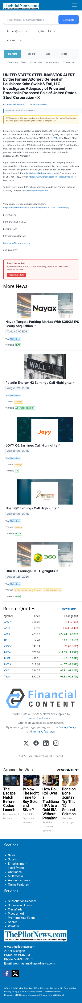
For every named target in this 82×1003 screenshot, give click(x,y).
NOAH (18, 533)
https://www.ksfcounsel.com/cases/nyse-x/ (51, 176)
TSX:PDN (30, 408)
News (24, 62)
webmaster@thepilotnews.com (34, 963)
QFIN (17, 596)
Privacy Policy (67, 727)
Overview (12, 62)
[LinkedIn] (46, 743)
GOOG (8, 646)
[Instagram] (56, 743)
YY (16, 471)
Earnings (18, 401)
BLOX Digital (58, 995)
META (7, 652)
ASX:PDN (19, 408)
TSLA (7, 676)
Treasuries (69, 62)
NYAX (17, 345)
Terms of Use (70, 988)
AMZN (8, 622)
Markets (12, 53)
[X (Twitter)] (26, 743)
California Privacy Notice (30, 991)
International (53, 62)
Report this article (16, 275)
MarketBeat (15, 339)
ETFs (48, 53)
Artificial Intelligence (23, 590)
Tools (64, 53)
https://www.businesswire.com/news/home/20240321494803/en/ (36, 207)
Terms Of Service (44, 731)
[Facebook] (36, 743)
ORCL (7, 670)
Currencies (36, 62)
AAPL (7, 628)
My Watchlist (44, 31)
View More (68, 608)
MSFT (7, 658)
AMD (7, 634)
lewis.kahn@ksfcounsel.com (41, 173)
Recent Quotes (15, 31)
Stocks (31, 53)
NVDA (7, 664)
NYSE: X (56, 138)
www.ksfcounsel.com (37, 190)
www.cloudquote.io (41, 718)
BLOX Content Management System (31, 995)
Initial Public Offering (52, 590)
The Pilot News (27, 988)
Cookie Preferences (53, 991)
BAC (6, 640)
